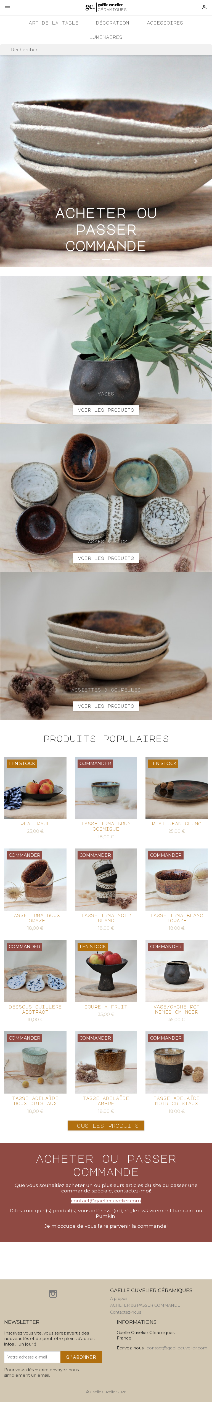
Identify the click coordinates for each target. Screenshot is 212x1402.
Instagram (53, 1293)
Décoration (112, 23)
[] (209, 53)
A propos (118, 1298)
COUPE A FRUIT (106, 1007)
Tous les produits (106, 1125)
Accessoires (165, 23)
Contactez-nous (125, 1312)
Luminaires (106, 37)
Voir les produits (106, 410)
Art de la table (53, 23)
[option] (106, 161)
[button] (16, 161)
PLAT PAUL (35, 823)
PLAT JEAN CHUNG (177, 823)
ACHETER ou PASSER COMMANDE (145, 1305)
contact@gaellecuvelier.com (177, 1348)
